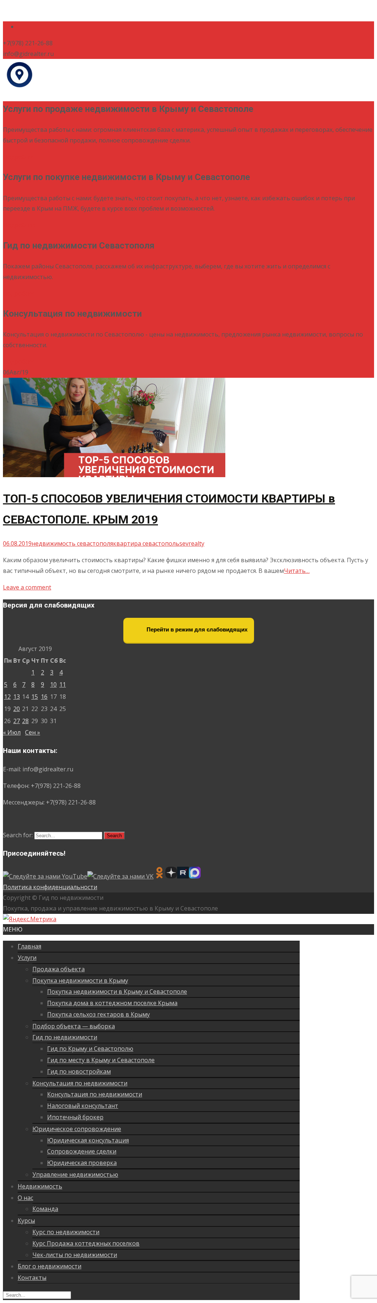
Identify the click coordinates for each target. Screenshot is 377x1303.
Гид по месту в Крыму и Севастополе (101, 1060)
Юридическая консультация (88, 1140)
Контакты (32, 1278)
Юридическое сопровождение (76, 1129)
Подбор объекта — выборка (73, 1026)
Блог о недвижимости (49, 1266)
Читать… (297, 571)
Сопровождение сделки (81, 1151)
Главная (29, 946)
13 (16, 697)
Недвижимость (40, 1186)
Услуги (27, 958)
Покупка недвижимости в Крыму (80, 980)
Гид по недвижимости (64, 1037)
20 (16, 709)
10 (53, 684)
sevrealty (191, 543)
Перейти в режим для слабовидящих (196, 629)
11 (62, 684)
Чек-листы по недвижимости (74, 1255)
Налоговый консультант (82, 1106)
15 (34, 697)
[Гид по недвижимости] (19, 88)
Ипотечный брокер (75, 1117)
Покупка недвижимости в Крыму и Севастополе (117, 991)
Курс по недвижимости (65, 1232)
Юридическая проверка (82, 1163)
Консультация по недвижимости (79, 1083)
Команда (45, 1209)
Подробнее (19, 157)
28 (25, 721)
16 (44, 697)
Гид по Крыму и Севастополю (90, 1049)
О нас (25, 1198)
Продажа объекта (58, 969)
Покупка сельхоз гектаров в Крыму (98, 1014)
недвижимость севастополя (72, 543)
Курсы (26, 1220)
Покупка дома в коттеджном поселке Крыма (112, 1003)
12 (7, 697)
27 (16, 721)
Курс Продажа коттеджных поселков (86, 1243)
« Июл (12, 732)
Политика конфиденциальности (50, 887)
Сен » (32, 732)
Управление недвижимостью (75, 1174)
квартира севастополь (146, 543)
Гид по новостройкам (79, 1071)
